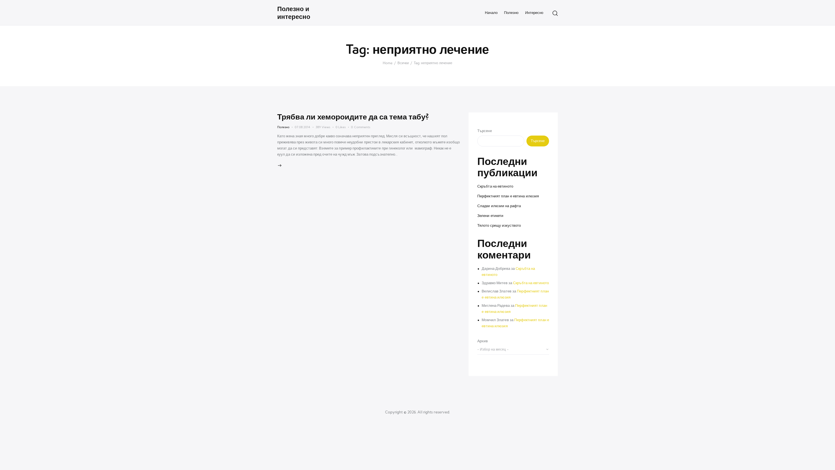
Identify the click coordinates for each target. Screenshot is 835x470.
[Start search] (555, 13)
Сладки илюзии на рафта (499, 205)
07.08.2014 (302, 127)
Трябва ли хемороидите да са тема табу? (353, 116)
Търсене (484, 130)
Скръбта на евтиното (495, 186)
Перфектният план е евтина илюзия (508, 196)
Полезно (283, 127)
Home (387, 63)
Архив (482, 341)
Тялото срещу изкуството (499, 225)
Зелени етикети (490, 215)
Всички (403, 63)
